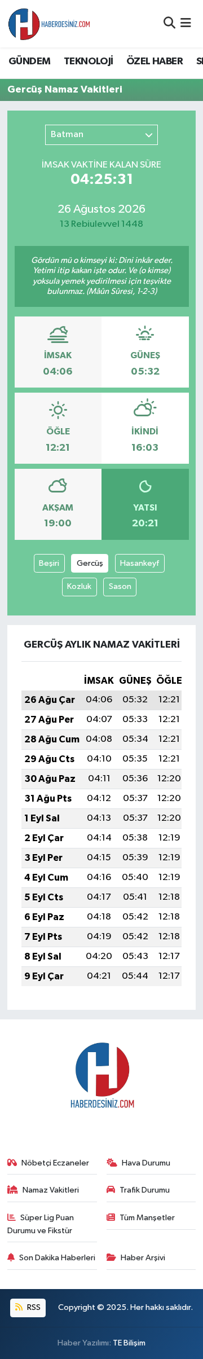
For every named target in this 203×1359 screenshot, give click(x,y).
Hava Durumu (146, 1163)
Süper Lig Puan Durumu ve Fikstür (40, 1223)
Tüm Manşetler (147, 1217)
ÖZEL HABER (154, 61)
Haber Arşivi (143, 1258)
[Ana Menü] (185, 23)
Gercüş (90, 563)
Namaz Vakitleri (51, 1190)
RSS (33, 1307)
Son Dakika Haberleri (57, 1258)
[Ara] (169, 23)
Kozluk (79, 586)
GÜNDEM (29, 61)
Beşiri (49, 563)
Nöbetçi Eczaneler (55, 1163)
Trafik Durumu (145, 1190)
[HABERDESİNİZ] (49, 23)
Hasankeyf (139, 563)
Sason (120, 586)
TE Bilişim (129, 1343)
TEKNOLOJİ (88, 61)
